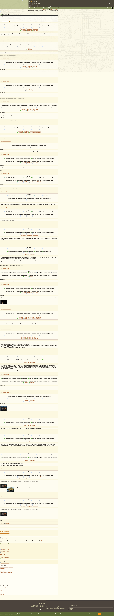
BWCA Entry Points (72, 606)
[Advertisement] (6, 578)
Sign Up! (35, 3)
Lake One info (2, 571)
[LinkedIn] (109, 7)
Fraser (1, 591)
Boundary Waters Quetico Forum (6, 11)
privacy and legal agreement (91, 613)
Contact (57, 7)
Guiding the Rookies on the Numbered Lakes (7, 587)
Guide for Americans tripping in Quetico (6, 567)
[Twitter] (107, 7)
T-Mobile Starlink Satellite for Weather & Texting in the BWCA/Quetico (12, 569)
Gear (72, 6)
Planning (39, 6)
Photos (67, 6)
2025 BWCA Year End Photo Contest (7, 549)
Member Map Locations (5, 551)
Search (52, 9)
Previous (7, 58)
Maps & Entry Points (56, 6)
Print (1, 40)
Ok (99, 613)
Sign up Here (43, 540)
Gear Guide (71, 608)
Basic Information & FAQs (73, 605)
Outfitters (45, 6)
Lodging (50, 6)
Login (31, 3)
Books (64, 6)
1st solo (1, 590)
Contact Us (111, 3)
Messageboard (41, 3)
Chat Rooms (44, 9)
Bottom (5, 40)
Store (77, 6)
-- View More (2, 594)
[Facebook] (106, 7)
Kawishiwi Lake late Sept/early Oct (6, 572)
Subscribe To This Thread (5, 533)
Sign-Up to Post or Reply (4, 531)
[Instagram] (111, 7)
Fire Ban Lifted (2, 568)
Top (3, 58)
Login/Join (56, 9)
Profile (33, 1)
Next (10, 40)
